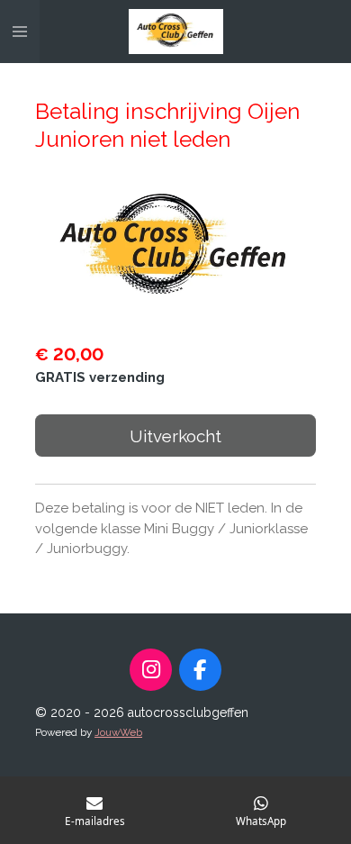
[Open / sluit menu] (20, 31)
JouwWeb (118, 732)
